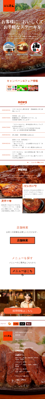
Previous (3, 89)
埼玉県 (36, 357)
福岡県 (28, 371)
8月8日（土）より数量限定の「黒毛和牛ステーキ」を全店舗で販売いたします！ (24, 117)
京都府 (34, 364)
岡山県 (24, 369)
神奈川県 (30, 357)
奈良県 (17, 366)
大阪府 (24, 364)
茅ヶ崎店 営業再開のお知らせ (23, 135)
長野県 (24, 362)
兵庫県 (30, 364)
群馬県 (22, 359)
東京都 (24, 357)
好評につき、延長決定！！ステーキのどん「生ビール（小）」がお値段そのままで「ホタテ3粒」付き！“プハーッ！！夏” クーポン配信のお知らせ (27, 143)
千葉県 (17, 359)
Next (41, 89)
